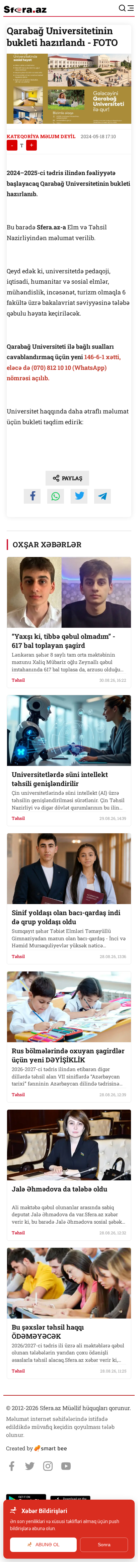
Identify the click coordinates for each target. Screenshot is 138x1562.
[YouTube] (66, 1466)
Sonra (104, 1544)
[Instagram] (48, 1466)
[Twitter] (30, 1466)
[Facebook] (11, 1466)
